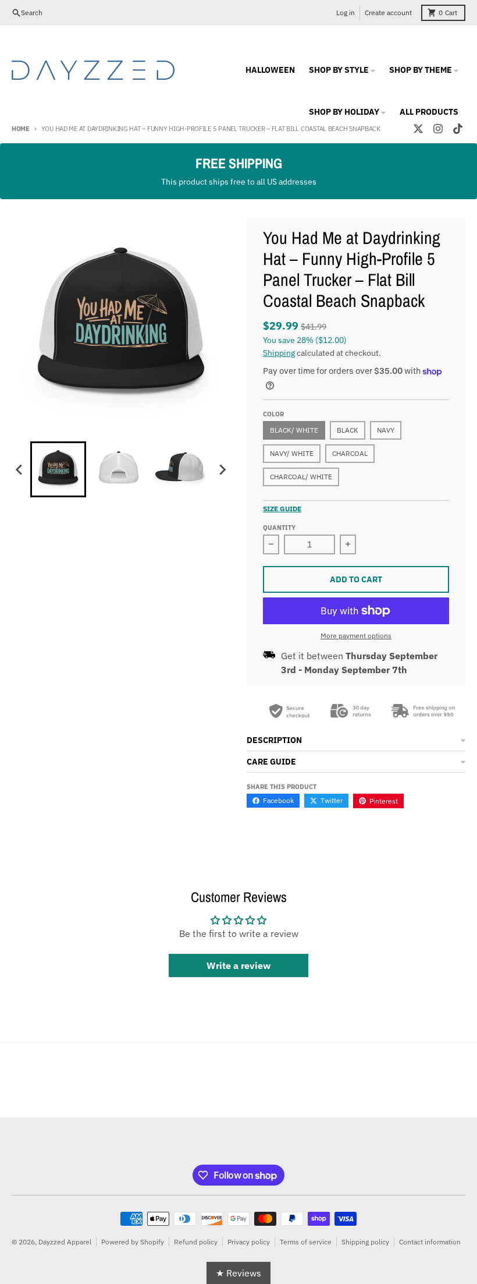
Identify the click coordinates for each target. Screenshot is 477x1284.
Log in (345, 12)
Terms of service (306, 1241)
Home (21, 129)
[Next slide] (222, 469)
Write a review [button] (238, 965)
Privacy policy (248, 1241)
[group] (58, 469)
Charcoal (350, 453)
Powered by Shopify (132, 1241)
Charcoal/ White (301, 476)
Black (347, 430)
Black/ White (294, 430)
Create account (388, 12)
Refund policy (196, 1241)
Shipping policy (365, 1241)
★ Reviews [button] (238, 1273)
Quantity (279, 527)
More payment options (356, 635)
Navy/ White (292, 453)
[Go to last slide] (20, 469)
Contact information (430, 1241)
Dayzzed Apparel (64, 1241)
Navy (385, 430)
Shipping (279, 353)
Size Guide (282, 508)
